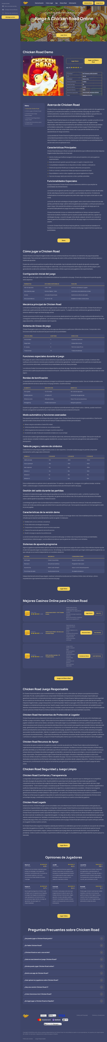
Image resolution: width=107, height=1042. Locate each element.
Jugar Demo (75, 61)
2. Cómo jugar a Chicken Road (33, 111)
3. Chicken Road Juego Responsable (31, 114)
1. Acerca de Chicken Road (32, 108)
